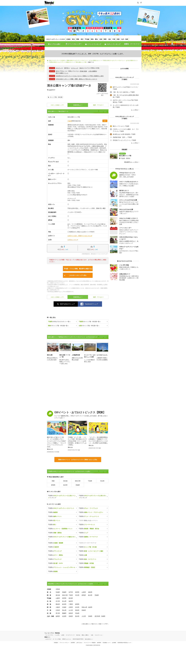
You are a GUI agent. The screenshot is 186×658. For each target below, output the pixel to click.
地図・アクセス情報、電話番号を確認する (78, 268)
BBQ (81, 68)
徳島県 (71, 613)
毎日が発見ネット (89, 639)
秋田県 (77, 592)
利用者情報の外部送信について (124, 642)
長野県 (64, 598)
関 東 (49, 595)
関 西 (49, 607)
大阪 (109, 39)
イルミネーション (98, 635)
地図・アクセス (97, 105)
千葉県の (61, 508)
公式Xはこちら (72, 240)
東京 (82, 39)
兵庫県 (71, 607)
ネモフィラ (59, 68)
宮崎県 (90, 616)
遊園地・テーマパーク (132, 44)
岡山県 (64, 610)
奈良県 (77, 607)
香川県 (58, 613)
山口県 (71, 610)
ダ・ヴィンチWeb (57, 639)
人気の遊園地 (92, 71)
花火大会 (78, 635)
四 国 (49, 613)
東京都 (65, 481)
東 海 (49, 604)
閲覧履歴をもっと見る (131, 162)
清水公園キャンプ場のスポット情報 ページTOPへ (95, 624)
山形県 (84, 592)
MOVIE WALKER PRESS (78, 639)
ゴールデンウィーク (70, 635)
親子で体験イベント (62, 73)
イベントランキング (94, 44)
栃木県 (65, 485)
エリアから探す (55, 44)
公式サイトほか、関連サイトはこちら (79, 236)
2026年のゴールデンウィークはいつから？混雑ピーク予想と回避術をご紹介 (80, 76)
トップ (57, 105)
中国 (113, 39)
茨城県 (78, 485)
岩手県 (71, 592)
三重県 (71, 604)
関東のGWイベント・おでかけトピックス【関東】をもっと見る (77, 459)
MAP (104, 121)
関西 (105, 39)
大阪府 (58, 607)
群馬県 (53, 485)
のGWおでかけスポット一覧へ (59, 321)
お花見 (62, 635)
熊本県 (77, 616)
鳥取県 (77, 610)
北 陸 (49, 601)
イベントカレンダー (74, 44)
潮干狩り (67, 68)
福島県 (90, 592)
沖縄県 (103, 616)
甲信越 (87, 39)
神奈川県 (77, 481)
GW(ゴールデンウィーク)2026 (55, 39)
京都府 (64, 607)
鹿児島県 (97, 616)
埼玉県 (102, 481)
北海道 (68, 39)
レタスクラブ (48, 639)
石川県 (58, 601)
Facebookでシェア (91, 304)
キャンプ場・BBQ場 (55, 97)
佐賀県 (64, 616)
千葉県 (50, 89)
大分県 (84, 616)
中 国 (49, 610)
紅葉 (92, 635)
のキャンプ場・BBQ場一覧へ (90, 321)
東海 (92, 39)
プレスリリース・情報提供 (90, 642)
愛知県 (58, 604)
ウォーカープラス (49, 635)
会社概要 (114, 642)
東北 (73, 39)
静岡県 (77, 604)
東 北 (49, 592)
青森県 (64, 592)
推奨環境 (73, 642)
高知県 (77, 613)
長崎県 (71, 616)
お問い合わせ (79, 642)
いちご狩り (57, 635)
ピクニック (74, 68)
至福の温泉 (83, 71)
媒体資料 (99, 642)
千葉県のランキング (62, 496)
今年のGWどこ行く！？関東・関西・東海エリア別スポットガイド (76, 79)
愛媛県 (64, 613)
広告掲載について (106, 642)
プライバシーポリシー (64, 642)
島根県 (84, 610)
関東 (77, 39)
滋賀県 (90, 607)
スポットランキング (113, 44)
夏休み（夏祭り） (86, 635)
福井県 (71, 601)
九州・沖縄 (124, 39)
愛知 (96, 39)
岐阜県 (64, 604)
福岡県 (58, 616)
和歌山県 (84, 607)
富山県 (64, 601)
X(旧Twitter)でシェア (67, 304)
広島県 (58, 610)
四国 (118, 39)
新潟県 (71, 598)
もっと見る (134, 110)
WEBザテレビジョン (66, 639)
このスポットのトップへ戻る (77, 275)
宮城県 (58, 592)
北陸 (100, 39)
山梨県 (58, 598)
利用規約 (56, 642)
